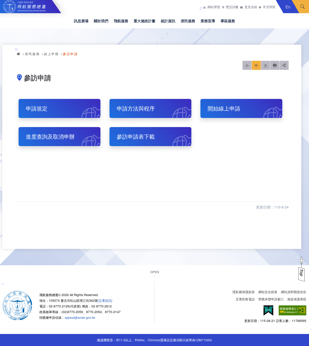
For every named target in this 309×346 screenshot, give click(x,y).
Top (301, 272)
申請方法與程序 (136, 108)
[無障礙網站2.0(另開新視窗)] (292, 310)
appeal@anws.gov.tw (80, 317)
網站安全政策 (267, 292)
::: (201, 8)
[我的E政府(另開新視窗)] (268, 310)
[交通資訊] (105, 300)
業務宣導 (208, 20)
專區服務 (228, 20)
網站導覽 (213, 7)
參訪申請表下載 (136, 136)
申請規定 (37, 108)
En (287, 7)
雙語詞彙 (232, 7)
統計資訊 (168, 20)
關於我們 (101, 20)
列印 (274, 65)
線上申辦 (51, 54)
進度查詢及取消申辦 (50, 136)
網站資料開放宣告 (293, 292)
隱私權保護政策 (244, 292)
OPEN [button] (154, 272)
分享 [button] (284, 65)
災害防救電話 (245, 299)
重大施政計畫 (144, 20)
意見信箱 (251, 7)
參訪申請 (70, 54)
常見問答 (269, 7)
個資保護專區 (296, 299)
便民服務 (188, 20)
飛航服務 (121, 20)
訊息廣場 (81, 20)
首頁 (19, 54)
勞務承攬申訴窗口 (271, 299)
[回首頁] (17, 305)
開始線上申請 (224, 108)
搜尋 (302, 6)
